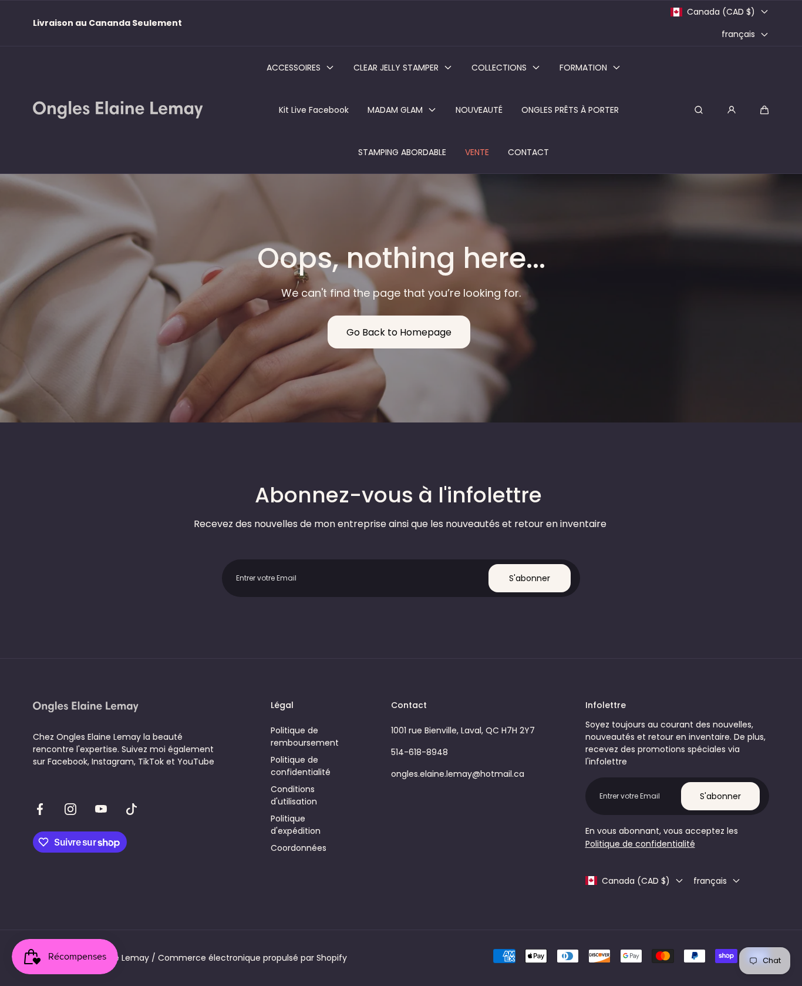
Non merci (401, 557)
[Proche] (175, 421)
